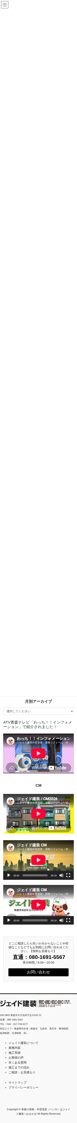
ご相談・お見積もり (22, 1072)
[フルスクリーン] (68, 875)
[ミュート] (61, 875)
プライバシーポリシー (23, 1087)
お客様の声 (16, 1057)
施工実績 (15, 1052)
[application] (38, 860)
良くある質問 (18, 1062)
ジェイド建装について (23, 1043)
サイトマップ (18, 1082)
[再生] (9, 875)
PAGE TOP (71, 1085)
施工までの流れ (19, 1067)
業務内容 (15, 1047)
